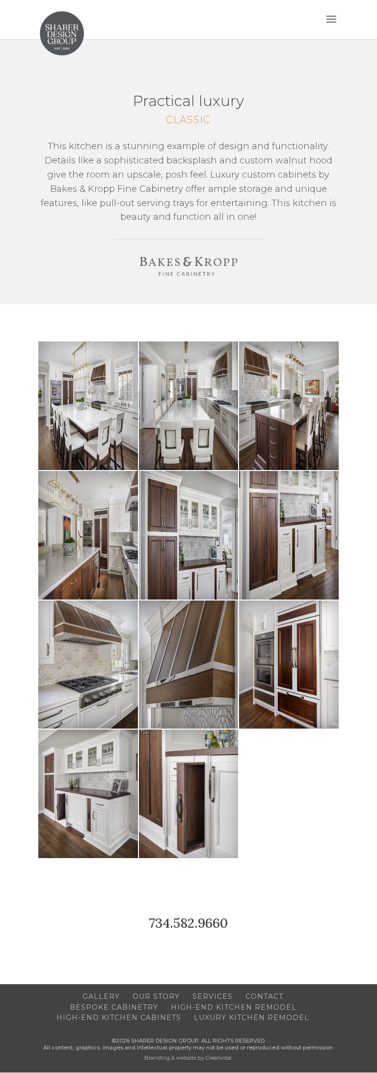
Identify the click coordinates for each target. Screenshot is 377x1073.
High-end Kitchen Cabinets (118, 1017)
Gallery (101, 996)
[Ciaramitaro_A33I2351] (189, 856)
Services (212, 996)
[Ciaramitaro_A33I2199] (88, 597)
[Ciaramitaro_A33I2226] (189, 597)
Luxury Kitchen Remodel (251, 1017)
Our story (156, 996)
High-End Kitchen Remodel (233, 1007)
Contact (264, 996)
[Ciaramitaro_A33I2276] (88, 726)
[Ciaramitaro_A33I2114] (289, 467)
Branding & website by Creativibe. (188, 1057)
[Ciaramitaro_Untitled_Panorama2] (289, 726)
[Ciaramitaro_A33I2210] (289, 597)
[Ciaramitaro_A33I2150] (189, 467)
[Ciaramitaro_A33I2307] (189, 726)
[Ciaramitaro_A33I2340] (88, 856)
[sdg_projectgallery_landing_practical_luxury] (88, 467)
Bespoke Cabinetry (114, 1007)
